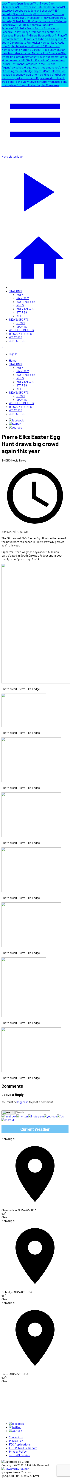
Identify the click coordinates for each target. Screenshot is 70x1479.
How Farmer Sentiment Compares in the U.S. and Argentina (33, 63)
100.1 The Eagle (25, 301)
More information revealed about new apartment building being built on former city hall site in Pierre (33, 74)
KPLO (20, 316)
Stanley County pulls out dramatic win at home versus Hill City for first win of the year (34, 58)
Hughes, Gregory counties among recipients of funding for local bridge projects (34, 69)
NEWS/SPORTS (19, 319)
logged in (22, 1102)
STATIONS (15, 291)
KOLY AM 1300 (25, 308)
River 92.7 (22, 298)
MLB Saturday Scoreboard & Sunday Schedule (34, 8)
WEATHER (15, 337)
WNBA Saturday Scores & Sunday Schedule (30, 12)
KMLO (20, 305)
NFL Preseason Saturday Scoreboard (40, 7)
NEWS (20, 323)
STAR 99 (21, 312)
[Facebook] (16, 420)
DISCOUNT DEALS (20, 333)
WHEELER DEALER (21, 330)
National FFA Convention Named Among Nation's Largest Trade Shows (30, 47)
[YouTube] (15, 427)
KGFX (19, 294)
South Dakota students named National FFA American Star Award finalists (33, 53)
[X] (15, 424)
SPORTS (21, 326)
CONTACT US (17, 340)
